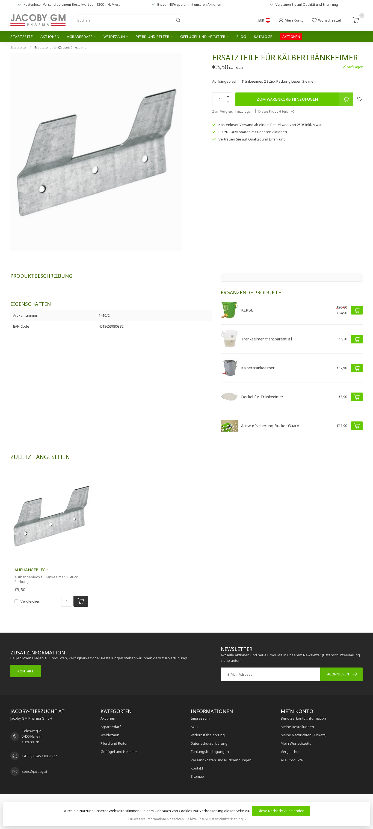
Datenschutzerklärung (209, 743)
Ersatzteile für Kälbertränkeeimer (61, 47)
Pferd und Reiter (152, 36)
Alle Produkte (292, 760)
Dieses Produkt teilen (274, 111)
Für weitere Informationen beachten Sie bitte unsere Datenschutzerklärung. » (187, 819)
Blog (241, 36)
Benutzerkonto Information (303, 718)
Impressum (200, 718)
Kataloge (263, 36)
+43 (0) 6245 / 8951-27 (39, 755)
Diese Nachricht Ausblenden (281, 810)
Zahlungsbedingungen (210, 751)
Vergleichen (30, 601)
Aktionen (49, 36)
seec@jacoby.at (34, 771)
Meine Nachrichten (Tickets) (304, 734)
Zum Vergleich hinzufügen (232, 111)
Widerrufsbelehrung (208, 734)
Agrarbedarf (80, 36)
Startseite (21, 36)
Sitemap (197, 776)
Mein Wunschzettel (296, 743)
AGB (194, 726)
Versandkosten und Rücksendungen (221, 760)
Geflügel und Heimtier (203, 36)
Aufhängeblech (31, 569)
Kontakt (25, 671)
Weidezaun (114, 36)
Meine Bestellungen (297, 726)
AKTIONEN (291, 36)
